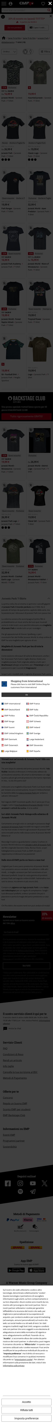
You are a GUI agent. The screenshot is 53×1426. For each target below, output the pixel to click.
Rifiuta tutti (26, 1410)
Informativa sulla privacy (13, 1365)
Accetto (26, 1402)
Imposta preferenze (26, 1418)
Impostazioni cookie (23, 1359)
